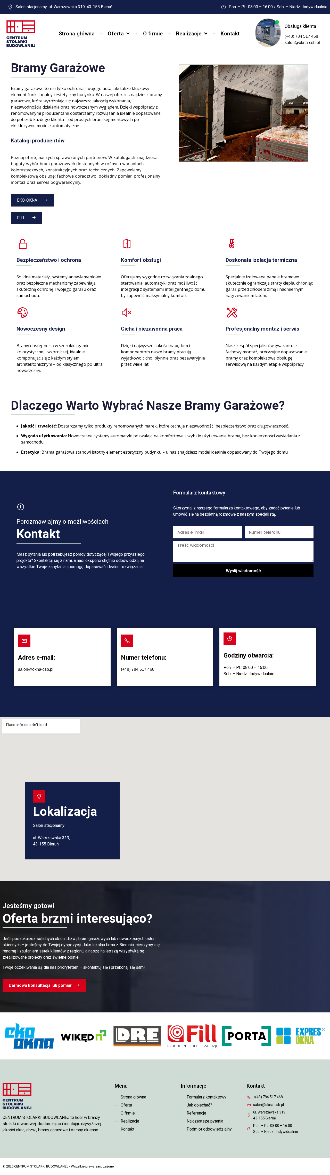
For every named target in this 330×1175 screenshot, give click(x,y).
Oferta (116, 33)
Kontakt (230, 33)
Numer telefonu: (143, 657)
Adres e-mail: (36, 657)
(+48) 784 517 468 (301, 36)
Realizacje (189, 33)
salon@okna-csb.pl (302, 42)
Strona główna (77, 33)
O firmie (153, 33)
